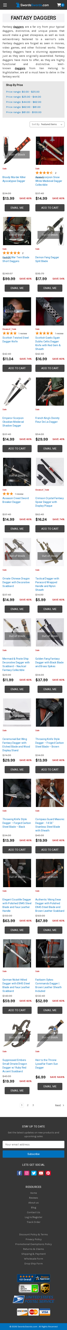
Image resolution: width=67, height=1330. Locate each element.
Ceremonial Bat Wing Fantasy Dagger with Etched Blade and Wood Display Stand (16, 745)
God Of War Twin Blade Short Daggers (16, 259)
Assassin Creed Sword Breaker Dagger (16, 500)
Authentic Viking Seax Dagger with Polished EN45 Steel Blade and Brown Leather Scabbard (49, 905)
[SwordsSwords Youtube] (40, 1173)
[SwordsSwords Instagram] (26, 1173)
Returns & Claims (33, 1249)
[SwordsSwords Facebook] (19, 1173)
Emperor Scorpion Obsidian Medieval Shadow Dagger (13, 422)
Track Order (33, 1222)
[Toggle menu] (5, 5)
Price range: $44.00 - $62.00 (23, 102)
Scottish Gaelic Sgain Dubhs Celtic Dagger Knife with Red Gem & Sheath (48, 343)
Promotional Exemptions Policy (33, 1244)
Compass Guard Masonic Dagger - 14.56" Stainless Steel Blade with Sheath (49, 825)
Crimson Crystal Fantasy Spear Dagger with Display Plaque (49, 502)
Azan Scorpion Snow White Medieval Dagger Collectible (48, 181)
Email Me (17, 207)
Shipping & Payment (33, 1253)
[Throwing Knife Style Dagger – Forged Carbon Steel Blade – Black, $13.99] (17, 793)
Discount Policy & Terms (33, 1234)
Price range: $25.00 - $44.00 (23, 96)
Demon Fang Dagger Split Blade (47, 259)
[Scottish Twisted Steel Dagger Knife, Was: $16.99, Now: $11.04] (17, 311)
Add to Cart (50, 207)
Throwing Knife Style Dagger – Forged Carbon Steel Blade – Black (17, 823)
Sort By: (36, 124)
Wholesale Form (33, 1258)
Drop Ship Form (33, 1263)
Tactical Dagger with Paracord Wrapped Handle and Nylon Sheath (47, 584)
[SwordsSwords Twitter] (33, 1173)
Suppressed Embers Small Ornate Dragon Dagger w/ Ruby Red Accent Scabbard (15, 1066)
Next (58, 1105)
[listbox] (52, 124)
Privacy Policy (34, 1239)
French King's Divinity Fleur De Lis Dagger (47, 420)
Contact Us (33, 1212)
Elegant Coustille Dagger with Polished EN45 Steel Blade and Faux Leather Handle (17, 905)
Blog (33, 1207)
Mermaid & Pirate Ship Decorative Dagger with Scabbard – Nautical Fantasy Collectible (16, 664)
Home (33, 1192)
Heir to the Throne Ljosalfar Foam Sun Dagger (46, 1064)
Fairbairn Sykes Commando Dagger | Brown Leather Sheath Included (48, 985)
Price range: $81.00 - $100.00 (23, 112)
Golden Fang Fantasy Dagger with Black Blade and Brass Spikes (49, 662)
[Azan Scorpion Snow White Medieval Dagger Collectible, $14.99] (50, 151)
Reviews (33, 1197)
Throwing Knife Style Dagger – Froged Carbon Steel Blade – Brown (49, 743)
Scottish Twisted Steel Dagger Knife (16, 339)
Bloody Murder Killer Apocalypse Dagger (14, 179)
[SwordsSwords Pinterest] (48, 1173)
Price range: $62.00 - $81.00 (23, 107)
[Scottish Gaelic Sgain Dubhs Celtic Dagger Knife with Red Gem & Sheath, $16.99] (50, 311)
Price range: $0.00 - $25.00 (22, 91)
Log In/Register (33, 1217)
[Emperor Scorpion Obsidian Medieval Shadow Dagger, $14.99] (17, 391)
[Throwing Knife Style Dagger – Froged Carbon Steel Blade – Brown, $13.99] (50, 712)
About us (33, 1202)
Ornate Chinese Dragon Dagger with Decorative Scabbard (16, 582)
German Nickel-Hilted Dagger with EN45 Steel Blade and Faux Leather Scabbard (16, 985)
